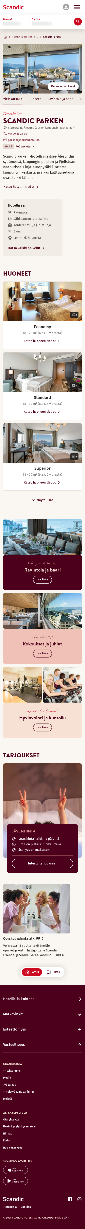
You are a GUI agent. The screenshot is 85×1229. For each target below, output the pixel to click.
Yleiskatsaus (12, 99)
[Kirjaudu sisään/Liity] (66, 7)
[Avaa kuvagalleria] (42, 301)
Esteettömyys (14, 1029)
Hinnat (7, 1133)
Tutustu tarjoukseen (42, 863)
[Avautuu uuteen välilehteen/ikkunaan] (15, 1172)
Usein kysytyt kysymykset (19, 1126)
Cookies (26, 1207)
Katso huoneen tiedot (40, 341)
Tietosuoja (10, 1207)
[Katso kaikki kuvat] (42, 69)
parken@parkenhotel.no (24, 140)
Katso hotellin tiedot (19, 187)
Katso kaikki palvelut (24, 248)
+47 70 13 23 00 (17, 133)
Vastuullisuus (14, 1044)
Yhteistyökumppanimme (19, 1091)
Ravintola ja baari (60, 99)
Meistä (7, 1099)
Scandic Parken (51, 37)
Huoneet (34, 99)
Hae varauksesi (13, 1147)
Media (7, 1077)
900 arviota (23, 146)
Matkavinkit (13, 1014)
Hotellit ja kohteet (22, 37)
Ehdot (6, 1140)
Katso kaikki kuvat (63, 86)
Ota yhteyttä (11, 1119)
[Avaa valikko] (77, 7)
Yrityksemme (11, 1070)
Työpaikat (9, 1084)
